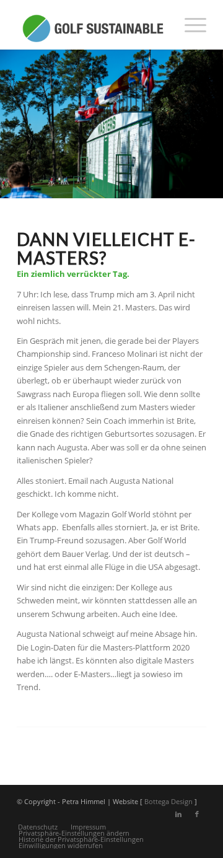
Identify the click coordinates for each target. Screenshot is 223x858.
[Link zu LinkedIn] (178, 814)
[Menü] (189, 25)
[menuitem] (189, 25)
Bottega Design (168, 801)
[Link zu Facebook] (197, 814)
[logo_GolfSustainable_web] (92, 25)
